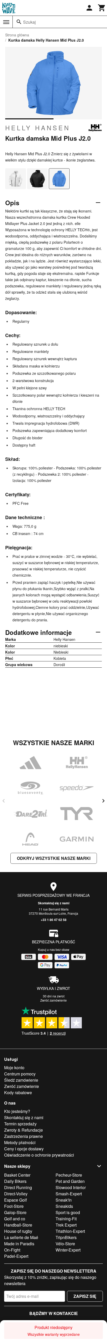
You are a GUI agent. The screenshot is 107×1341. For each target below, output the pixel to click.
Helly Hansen (37, 128)
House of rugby (18, 1231)
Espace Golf (15, 1200)
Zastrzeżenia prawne (23, 1136)
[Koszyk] (102, 8)
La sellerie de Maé (21, 1237)
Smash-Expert (69, 1194)
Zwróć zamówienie (53, 1000)
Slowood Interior (71, 1187)
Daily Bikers (15, 1181)
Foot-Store (14, 1206)
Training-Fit (66, 1219)
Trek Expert (66, 1225)
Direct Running (18, 1187)
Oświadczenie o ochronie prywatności (39, 1155)
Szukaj (29, 22)
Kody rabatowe (18, 1092)
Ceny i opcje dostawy (24, 1149)
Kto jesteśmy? (17, 1111)
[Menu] (6, 22)
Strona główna (17, 34)
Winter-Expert (68, 1250)
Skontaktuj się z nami (53, 903)
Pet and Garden (70, 1181)
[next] (103, 800)
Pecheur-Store (69, 1175)
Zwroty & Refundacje (23, 1130)
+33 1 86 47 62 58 (53, 919)
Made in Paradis (19, 1244)
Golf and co (14, 1219)
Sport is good (68, 1212)
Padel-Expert (16, 1256)
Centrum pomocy (20, 1074)
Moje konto (14, 1068)
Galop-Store (15, 1212)
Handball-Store (18, 1225)
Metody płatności (20, 1142)
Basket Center (17, 1175)
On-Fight (12, 1250)
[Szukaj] (19, 22)
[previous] (3, 800)
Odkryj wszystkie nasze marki (53, 858)
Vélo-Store (65, 1244)
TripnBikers (66, 1237)
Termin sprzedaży (20, 1124)
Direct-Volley (16, 1194)
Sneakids (64, 1206)
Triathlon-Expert (70, 1231)
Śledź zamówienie (21, 1080)
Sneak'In (64, 1200)
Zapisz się (84, 1296)
